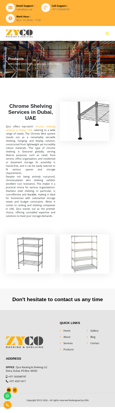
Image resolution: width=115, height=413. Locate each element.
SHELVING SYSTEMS (20, 64)
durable (31, 194)
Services (68, 343)
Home (66, 330)
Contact (94, 343)
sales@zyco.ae (24, 9)
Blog (92, 337)
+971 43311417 (17, 381)
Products (68, 349)
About (66, 337)
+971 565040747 (61, 9)
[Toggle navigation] (107, 33)
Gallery (94, 330)
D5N (86, 400)
